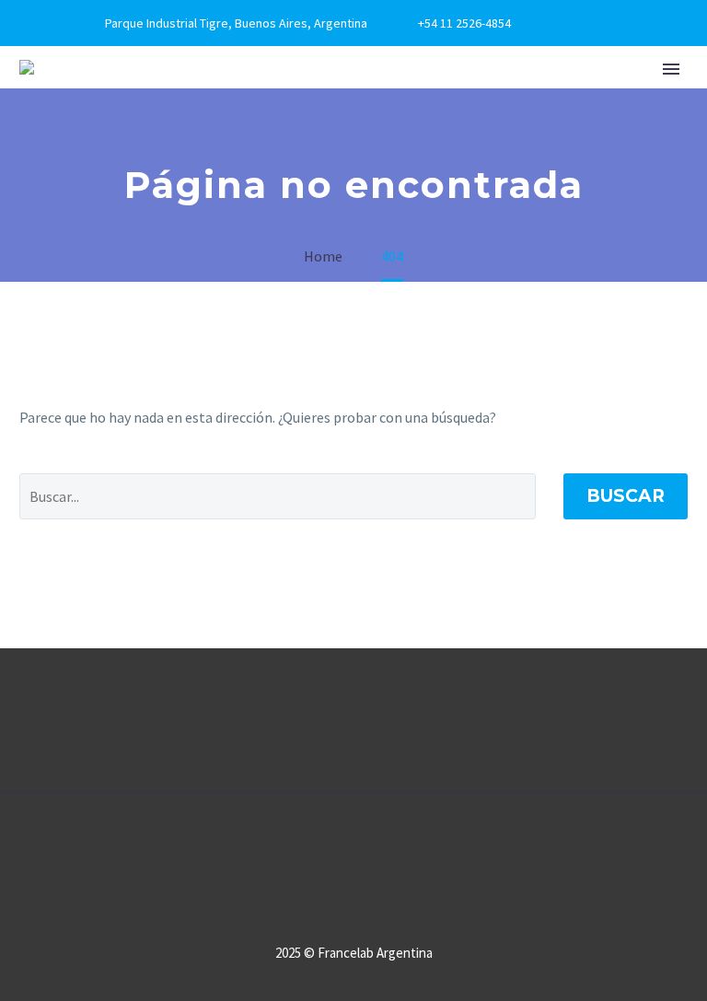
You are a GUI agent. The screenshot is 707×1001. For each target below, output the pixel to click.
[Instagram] (612, 23)
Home (189, 124)
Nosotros (286, 124)
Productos (407, 124)
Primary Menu (671, 69)
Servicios (535, 124)
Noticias (640, 124)
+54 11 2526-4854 (464, 23)
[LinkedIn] (584, 23)
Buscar (625, 495)
